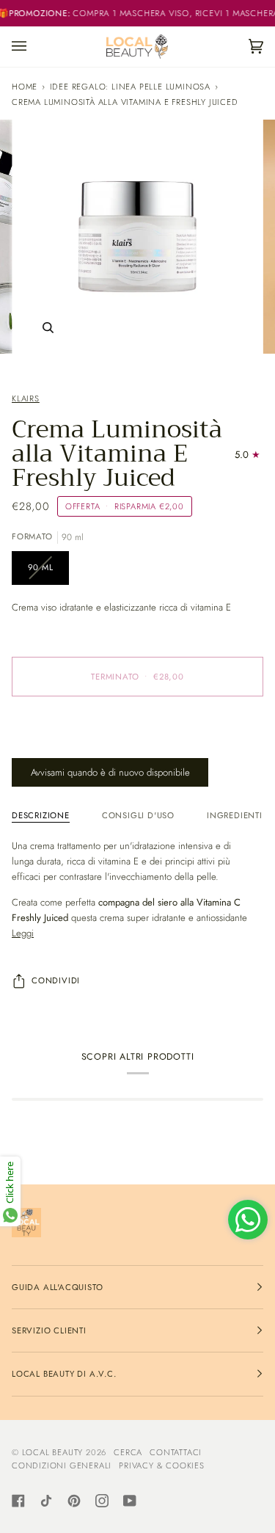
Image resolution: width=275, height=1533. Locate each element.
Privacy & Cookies (162, 1465)
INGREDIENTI (235, 815)
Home (24, 86)
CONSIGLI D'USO (138, 815)
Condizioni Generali (61, 1465)
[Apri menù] (34, 46)
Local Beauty (53, 1452)
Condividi (56, 980)
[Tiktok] (46, 1500)
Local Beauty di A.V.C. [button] (64, 1374)
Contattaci (176, 1452)
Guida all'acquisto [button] (57, 1287)
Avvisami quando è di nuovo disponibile (110, 772)
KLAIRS (26, 398)
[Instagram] (102, 1500)
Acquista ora (137, 738)
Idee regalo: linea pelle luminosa (130, 86)
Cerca (128, 1452)
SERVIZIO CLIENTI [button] (49, 1330)
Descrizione (41, 815)
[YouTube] (129, 1500)
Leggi (23, 933)
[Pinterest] (74, 1500)
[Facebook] (18, 1500)
